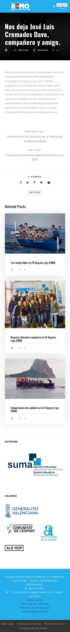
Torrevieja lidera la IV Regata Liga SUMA (33, 263)
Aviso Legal (7, 623)
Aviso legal (35, 600)
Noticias (23, 50)
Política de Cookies (54, 623)
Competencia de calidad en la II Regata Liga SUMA (35, 409)
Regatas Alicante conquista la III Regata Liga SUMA (33, 338)
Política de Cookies (35, 603)
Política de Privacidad (35, 607)
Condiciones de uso (35, 611)
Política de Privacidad (29, 623)
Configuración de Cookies (33, 628)
